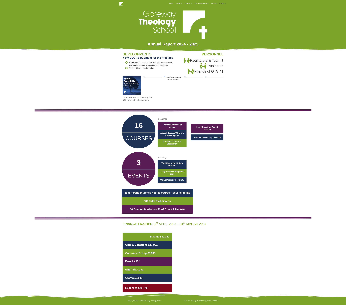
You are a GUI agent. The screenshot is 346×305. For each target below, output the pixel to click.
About (178, 3)
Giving (221, 3)
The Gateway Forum (201, 3)
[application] (181, 3)
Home (171, 3)
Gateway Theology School (136, 4)
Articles (214, 3)
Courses (187, 3)
